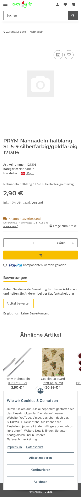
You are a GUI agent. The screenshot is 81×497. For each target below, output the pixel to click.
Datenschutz (34, 447)
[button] (57, 4)
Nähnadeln (26, 169)
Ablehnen (40, 481)
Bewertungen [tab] (15, 278)
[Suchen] (73, 15)
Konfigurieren (40, 469)
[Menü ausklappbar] (5, 2)
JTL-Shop (48, 491)
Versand (37, 202)
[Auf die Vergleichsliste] (58, 54)
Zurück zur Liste (16, 31)
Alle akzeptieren (40, 457)
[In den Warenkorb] (6, 44)
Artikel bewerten (18, 303)
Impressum (14, 447)
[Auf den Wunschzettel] (69, 54)
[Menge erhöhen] (72, 243)
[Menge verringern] (8, 243)
